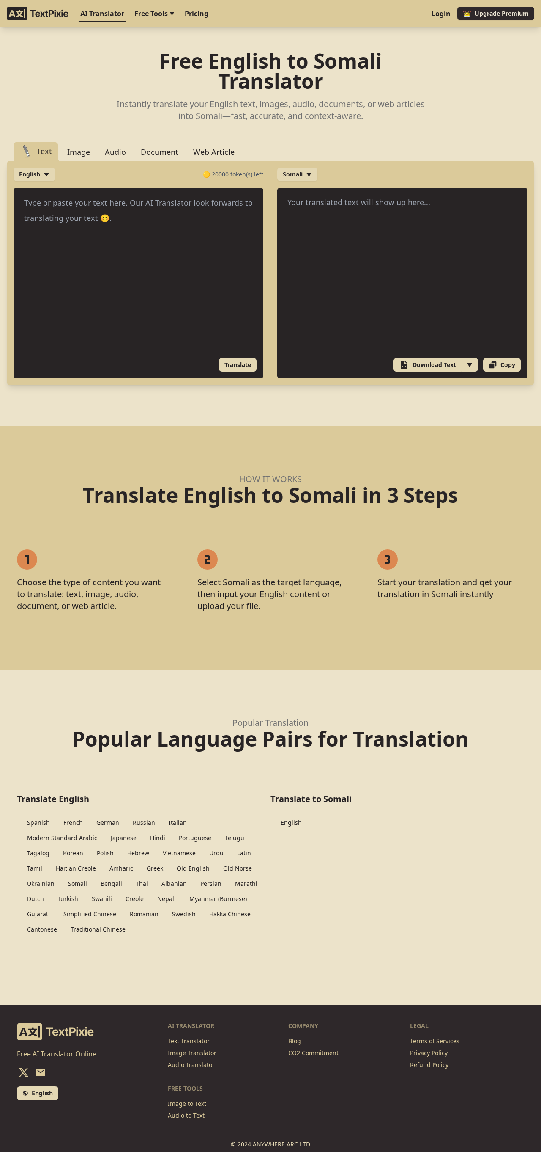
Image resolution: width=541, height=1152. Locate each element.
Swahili (102, 899)
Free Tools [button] (151, 13)
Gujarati (38, 914)
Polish (105, 853)
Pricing (196, 13)
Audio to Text (186, 1115)
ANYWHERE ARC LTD (281, 1144)
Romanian (144, 914)
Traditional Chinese (98, 929)
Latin (244, 853)
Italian (178, 823)
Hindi (157, 838)
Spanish (38, 823)
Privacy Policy (429, 1053)
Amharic (121, 868)
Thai (142, 883)
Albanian (174, 883)
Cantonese (42, 929)
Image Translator (192, 1053)
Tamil (34, 868)
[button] (469, 365)
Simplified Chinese (89, 914)
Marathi (246, 883)
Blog (294, 1041)
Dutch (35, 899)
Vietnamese (179, 853)
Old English (193, 868)
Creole (135, 899)
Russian (144, 823)
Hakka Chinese (230, 914)
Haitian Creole (76, 868)
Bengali (111, 883)
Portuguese (195, 838)
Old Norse (237, 868)
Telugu (234, 838)
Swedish (184, 914)
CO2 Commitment (313, 1053)
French (73, 823)
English (291, 823)
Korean (73, 853)
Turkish (67, 899)
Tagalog (38, 853)
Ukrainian (41, 883)
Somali (77, 883)
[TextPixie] (37, 13)
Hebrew (138, 853)
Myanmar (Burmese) (218, 899)
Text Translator (189, 1041)
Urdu (216, 853)
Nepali (166, 899)
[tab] (36, 151)
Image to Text (187, 1104)
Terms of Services (434, 1041)
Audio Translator (191, 1065)
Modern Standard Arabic (62, 838)
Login (441, 13)
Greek (155, 868)
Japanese (124, 838)
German (107, 823)
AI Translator (102, 13)
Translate (237, 365)
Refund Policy (429, 1065)
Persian (210, 883)
